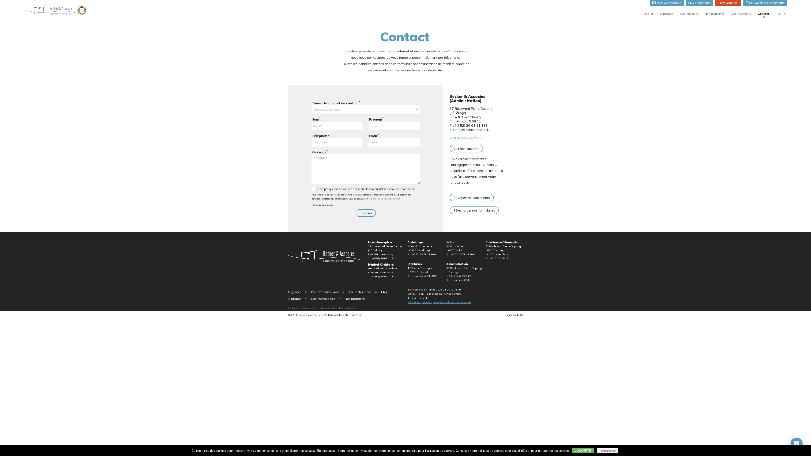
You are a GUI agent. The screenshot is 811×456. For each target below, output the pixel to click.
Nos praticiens (715, 14)
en (779, 14)
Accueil (648, 14)
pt (785, 14)
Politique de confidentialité (302, 308)
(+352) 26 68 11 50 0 (421, 275)
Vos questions (741, 14)
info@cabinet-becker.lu (470, 130)
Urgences (294, 292)
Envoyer (365, 213)
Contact (763, 14)
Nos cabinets (689, 14)
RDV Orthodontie (669, 3)
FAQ (384, 292)
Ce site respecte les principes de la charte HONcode (439, 302)
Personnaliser (608, 450)
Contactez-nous (360, 292)
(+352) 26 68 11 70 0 (460, 254)
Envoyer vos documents (767, 3)
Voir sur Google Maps (465, 137)
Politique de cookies (327, 308)
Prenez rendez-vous (325, 292)
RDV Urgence (728, 3)
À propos (666, 14)
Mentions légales (347, 308)
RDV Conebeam (699, 3)
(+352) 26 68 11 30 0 (382, 258)
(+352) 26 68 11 (465, 121)
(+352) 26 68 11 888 (469, 125)
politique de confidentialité (386, 198)
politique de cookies (491, 450)
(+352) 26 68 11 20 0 (421, 254)
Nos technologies (323, 299)
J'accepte (583, 450)
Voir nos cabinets (466, 149)
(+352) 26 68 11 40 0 (382, 276)
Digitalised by (513, 315)
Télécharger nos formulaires (474, 210)
